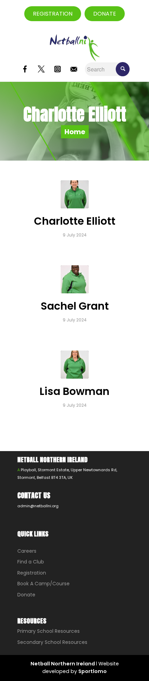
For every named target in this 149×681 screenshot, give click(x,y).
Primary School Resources (48, 631)
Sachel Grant (75, 306)
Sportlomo (92, 671)
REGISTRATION (52, 14)
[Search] (131, 14)
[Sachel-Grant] (75, 279)
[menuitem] (131, 14)
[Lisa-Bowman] (75, 365)
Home (74, 132)
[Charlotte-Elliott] (75, 194)
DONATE (104, 14)
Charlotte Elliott (74, 221)
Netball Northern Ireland (63, 663)
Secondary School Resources (52, 642)
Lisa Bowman (74, 391)
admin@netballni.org (38, 506)
